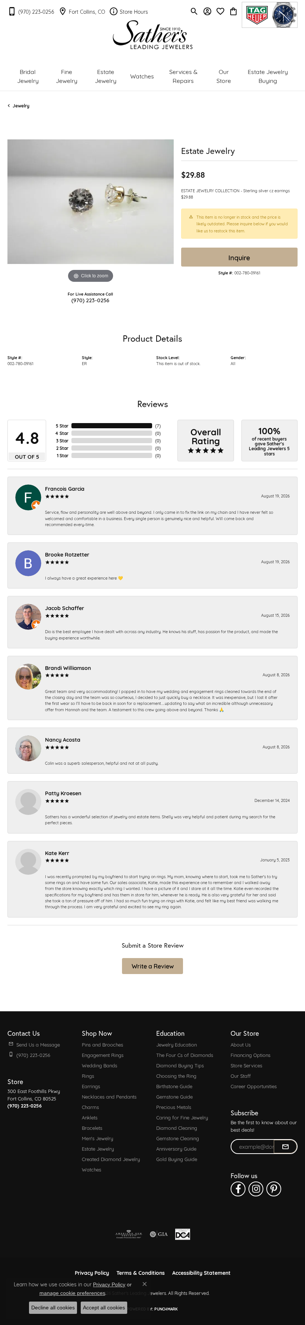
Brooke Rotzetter (67, 554)
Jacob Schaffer (64, 608)
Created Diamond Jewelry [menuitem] (111, 1158)
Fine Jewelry (66, 75)
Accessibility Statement (201, 1272)
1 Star (62, 455)
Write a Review (153, 965)
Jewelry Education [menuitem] (176, 1044)
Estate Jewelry (105, 75)
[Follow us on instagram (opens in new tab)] (255, 1188)
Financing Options (250, 1054)
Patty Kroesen (63, 793)
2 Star (62, 448)
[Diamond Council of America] (182, 1234)
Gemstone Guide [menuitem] (174, 1096)
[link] (30, 11)
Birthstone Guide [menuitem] (174, 1086)
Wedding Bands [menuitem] (99, 1065)
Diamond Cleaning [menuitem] (176, 1127)
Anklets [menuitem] (89, 1117)
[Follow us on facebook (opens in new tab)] (238, 1188)
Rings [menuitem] (88, 1075)
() (158, 425)
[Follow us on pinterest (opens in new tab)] (273, 1188)
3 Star (62, 440)
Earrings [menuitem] (91, 1086)
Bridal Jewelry (28, 75)
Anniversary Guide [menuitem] (176, 1148)
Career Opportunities (254, 1086)
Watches (142, 76)
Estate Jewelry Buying (268, 75)
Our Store (223, 75)
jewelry (21, 105)
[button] (194, 11)
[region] (90, 202)
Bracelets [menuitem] (92, 1127)
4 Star (61, 433)
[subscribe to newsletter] (285, 1146)
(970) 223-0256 (90, 300)
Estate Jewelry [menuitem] (98, 1148)
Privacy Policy (109, 1284)
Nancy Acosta (62, 739)
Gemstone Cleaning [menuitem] (177, 1138)
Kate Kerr (57, 853)
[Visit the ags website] (128, 1234)
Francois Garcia (64, 488)
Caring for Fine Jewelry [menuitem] (182, 1117)
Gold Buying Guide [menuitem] (176, 1158)
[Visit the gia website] (159, 1234)
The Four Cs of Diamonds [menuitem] (184, 1054)
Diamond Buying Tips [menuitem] (180, 1065)
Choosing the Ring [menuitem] (176, 1075)
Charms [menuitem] (90, 1106)
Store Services (246, 1065)
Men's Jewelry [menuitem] (97, 1138)
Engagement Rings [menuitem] (102, 1054)
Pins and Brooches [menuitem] (102, 1044)
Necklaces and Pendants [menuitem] (109, 1096)
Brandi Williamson (68, 667)
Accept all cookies (104, 1308)
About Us (241, 1044)
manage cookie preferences (72, 1293)
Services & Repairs (183, 75)
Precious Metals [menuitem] (173, 1106)
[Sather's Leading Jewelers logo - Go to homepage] (153, 35)
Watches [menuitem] (91, 1169)
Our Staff (241, 1075)
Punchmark (166, 1309)
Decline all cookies (53, 1308)
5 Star (62, 425)
